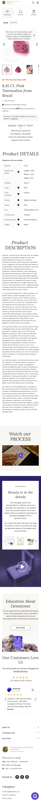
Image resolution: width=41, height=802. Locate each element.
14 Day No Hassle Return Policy (15, 105)
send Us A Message (12, 765)
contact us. (14, 118)
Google (32, 668)
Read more (23, 628)
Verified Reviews (20, 671)
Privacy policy (7, 798)
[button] (37, 44)
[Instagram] (27, 777)
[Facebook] (22, 777)
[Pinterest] (17, 777)
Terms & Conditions (9, 795)
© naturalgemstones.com (10, 791)
